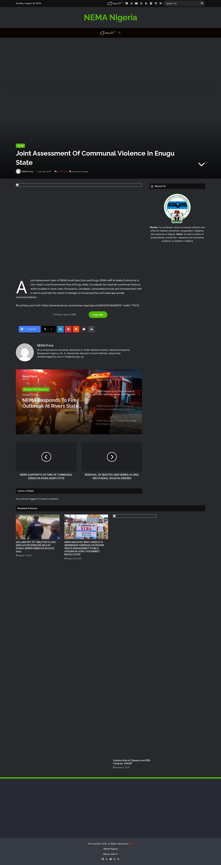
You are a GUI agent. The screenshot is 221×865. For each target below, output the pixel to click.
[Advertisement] (110, 62)
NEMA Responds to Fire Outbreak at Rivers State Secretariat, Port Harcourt (51, 403)
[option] (79, 401)
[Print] (91, 329)
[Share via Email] (84, 329)
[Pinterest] (68, 329)
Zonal (20, 145)
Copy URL (98, 314)
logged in (34, 499)
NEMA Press (27, 171)
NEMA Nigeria (111, 849)
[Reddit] (76, 329)
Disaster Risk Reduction (36, 389)
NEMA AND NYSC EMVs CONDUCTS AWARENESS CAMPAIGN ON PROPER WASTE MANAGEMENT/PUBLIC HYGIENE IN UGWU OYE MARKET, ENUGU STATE (84, 548)
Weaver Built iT (110, 854)
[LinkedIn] (60, 329)
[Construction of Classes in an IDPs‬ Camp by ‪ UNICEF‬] (135, 635)
